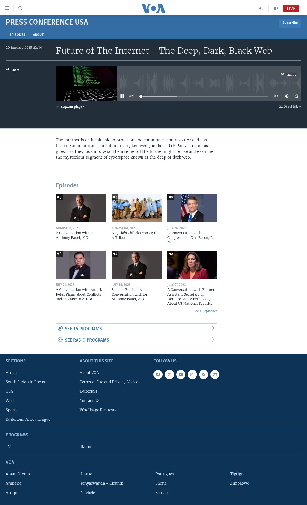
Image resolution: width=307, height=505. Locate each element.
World (11, 400)
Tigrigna (238, 474)
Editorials (88, 391)
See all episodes (205, 311)
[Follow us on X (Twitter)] (169, 374)
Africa (11, 372)
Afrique (12, 492)
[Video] (276, 8)
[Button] (12, 70)
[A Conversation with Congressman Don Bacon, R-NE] (192, 208)
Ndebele (88, 492)
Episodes (17, 35)
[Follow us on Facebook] (158, 374)
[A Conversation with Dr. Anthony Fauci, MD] (81, 208)
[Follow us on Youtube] (180, 374)
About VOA (89, 372)
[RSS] (203, 374)
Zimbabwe (239, 483)
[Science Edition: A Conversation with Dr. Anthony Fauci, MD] (137, 265)
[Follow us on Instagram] (192, 374)
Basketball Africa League (28, 419)
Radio (86, 446)
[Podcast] (214, 374)
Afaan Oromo (18, 474)
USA (9, 391)
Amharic (13, 483)
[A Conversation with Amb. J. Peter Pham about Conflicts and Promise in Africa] (81, 265)
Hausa (86, 474)
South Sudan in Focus (25, 382)
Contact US (89, 400)
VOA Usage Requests (98, 410)
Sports (12, 410)
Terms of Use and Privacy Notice (109, 382)
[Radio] (261, 8)
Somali (161, 492)
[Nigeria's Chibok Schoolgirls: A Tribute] (137, 208)
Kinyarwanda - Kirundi (102, 483)
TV (8, 446)
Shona (161, 483)
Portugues (164, 474)
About (38, 35)
